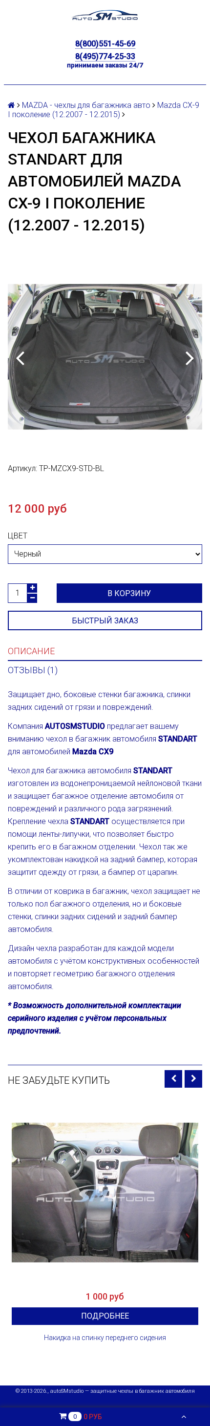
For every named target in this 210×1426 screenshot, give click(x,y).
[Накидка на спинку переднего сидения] (105, 1192)
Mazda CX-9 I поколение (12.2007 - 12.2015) (103, 110)
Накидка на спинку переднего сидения (105, 1338)
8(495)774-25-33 (105, 56)
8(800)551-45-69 (105, 43)
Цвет (17, 535)
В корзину (129, 593)
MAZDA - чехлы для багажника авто (86, 105)
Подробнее (105, 1316)
